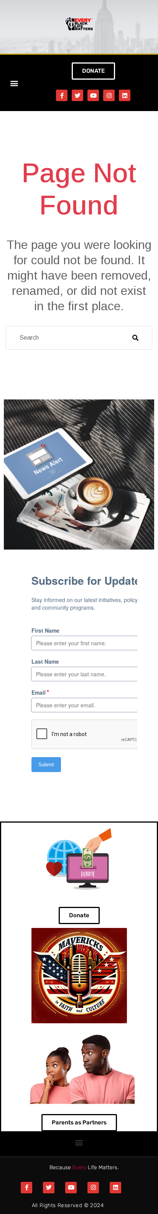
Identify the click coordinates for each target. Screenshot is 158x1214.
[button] (14, 83)
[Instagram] (109, 95)
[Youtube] (93, 95)
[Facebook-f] (61, 95)
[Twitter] (77, 95)
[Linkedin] (124, 95)
